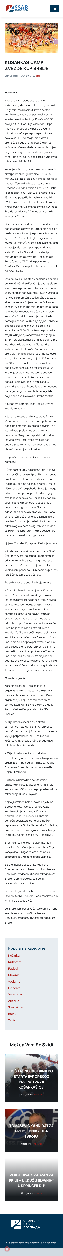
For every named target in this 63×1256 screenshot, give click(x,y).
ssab (38, 75)
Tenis (12, 1020)
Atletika (13, 1001)
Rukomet (14, 962)
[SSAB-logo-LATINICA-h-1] (17, 4)
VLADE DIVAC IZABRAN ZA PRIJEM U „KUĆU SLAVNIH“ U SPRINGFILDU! (31, 1180)
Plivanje (14, 975)
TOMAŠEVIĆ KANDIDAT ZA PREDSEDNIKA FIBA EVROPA (31, 1131)
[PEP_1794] (31, 24)
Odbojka (14, 988)
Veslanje (14, 981)
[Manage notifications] (7, 1248)
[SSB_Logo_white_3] (25, 1217)
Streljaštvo (15, 1007)
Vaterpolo (15, 994)
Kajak (12, 1014)
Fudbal (13, 968)
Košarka (14, 955)
